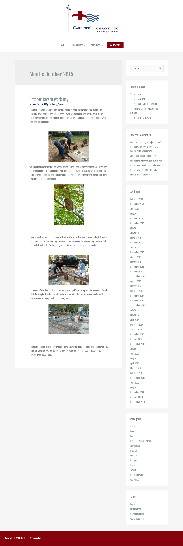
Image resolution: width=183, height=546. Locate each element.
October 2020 (136, 218)
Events (133, 431)
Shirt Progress (145, 174)
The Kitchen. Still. (138, 99)
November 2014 (137, 300)
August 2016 (135, 257)
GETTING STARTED (75, 45)
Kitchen (133, 450)
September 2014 (137, 305)
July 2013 (134, 349)
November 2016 (137, 252)
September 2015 (137, 276)
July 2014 (134, 310)
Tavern (133, 470)
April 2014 (134, 320)
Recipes (133, 460)
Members (134, 455)
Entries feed (135, 509)
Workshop (134, 479)
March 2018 (135, 238)
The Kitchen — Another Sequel (143, 104)
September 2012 (137, 378)
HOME (61, 45)
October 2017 (136, 242)
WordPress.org (137, 518)
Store (132, 465)
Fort (132, 436)
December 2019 (137, 223)
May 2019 (134, 228)
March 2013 (135, 368)
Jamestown (135, 446)
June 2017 (134, 247)
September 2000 (137, 402)
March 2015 (135, 286)
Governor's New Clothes (140, 441)
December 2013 (137, 334)
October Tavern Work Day (48, 99)
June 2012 (134, 382)
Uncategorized (136, 475)
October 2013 (136, 339)
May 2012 (134, 387)
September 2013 (137, 344)
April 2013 (134, 363)
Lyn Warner (135, 160)
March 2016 (135, 262)
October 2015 (136, 271)
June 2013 (134, 353)
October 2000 (136, 397)
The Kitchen (135, 94)
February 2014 (136, 324)
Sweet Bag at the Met (149, 156)
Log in (132, 504)
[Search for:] (147, 68)
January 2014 (136, 329)
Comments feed (137, 514)
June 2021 (134, 209)
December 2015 (137, 266)
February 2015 (136, 291)
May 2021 (134, 213)
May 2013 (134, 358)
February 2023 (136, 199)
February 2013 (136, 373)
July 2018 (134, 233)
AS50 (132, 426)
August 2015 (135, 281)
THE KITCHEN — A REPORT (140, 118)
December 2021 (137, 204)
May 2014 (134, 315)
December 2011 (137, 392)
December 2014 (137, 295)
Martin (133, 174)
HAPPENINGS (95, 45)
